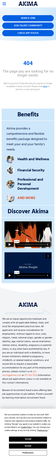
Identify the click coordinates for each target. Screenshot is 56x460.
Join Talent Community (28, 26)
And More (26, 198)
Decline (28, 446)
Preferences (28, 453)
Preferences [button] (42, 430)
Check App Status (28, 33)
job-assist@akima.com (19, 373)
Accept (28, 439)
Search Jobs (28, 18)
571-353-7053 (30, 375)
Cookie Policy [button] (26, 427)
